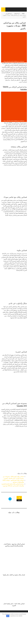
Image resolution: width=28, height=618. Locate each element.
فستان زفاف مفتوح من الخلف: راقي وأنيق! (14, 575)
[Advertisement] (14, 46)
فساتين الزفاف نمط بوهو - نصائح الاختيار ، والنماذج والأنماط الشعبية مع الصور (14, 545)
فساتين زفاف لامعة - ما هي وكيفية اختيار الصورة (14, 604)
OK (8, 615)
